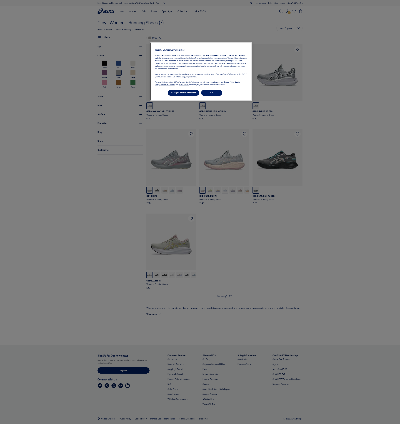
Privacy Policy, (229, 82)
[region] (201, 71)
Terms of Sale (184, 84)
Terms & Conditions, (167, 84)
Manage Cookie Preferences (183, 93)
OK (211, 93)
